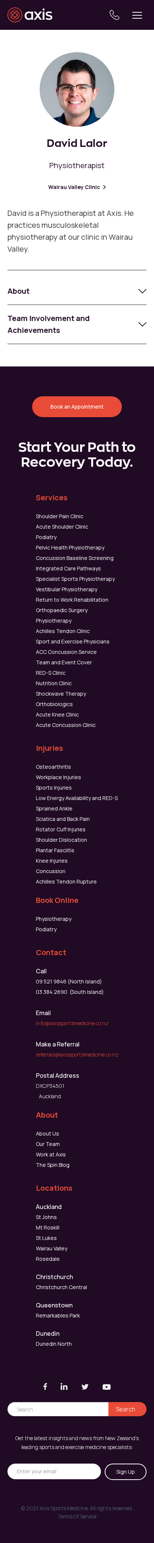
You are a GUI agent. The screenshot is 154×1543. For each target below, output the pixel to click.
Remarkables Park (58, 1315)
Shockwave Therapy (61, 693)
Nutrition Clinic (54, 683)
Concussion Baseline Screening (75, 557)
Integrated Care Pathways (68, 568)
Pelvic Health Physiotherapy (70, 547)
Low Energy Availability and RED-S (77, 798)
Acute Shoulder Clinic (62, 526)
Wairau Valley (51, 1248)
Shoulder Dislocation (61, 839)
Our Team (48, 1143)
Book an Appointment (77, 406)
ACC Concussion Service (66, 651)
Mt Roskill (47, 1227)
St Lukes (46, 1237)
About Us (47, 1133)
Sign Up (125, 1471)
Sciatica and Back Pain (63, 818)
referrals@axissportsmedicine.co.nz (77, 1054)
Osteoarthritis (53, 766)
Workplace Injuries (58, 777)
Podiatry (46, 537)
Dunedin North (54, 1343)
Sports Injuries (54, 787)
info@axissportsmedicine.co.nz (72, 1023)
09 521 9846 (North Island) (69, 981)
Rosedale (48, 1258)
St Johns (46, 1217)
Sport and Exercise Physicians (73, 641)
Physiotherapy (53, 620)
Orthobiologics (54, 704)
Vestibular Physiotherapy (66, 589)
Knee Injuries (52, 860)
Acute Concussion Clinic (66, 724)
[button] (137, 15)
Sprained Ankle (54, 808)
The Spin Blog (53, 1164)
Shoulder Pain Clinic (59, 516)
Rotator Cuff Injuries (61, 829)
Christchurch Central (61, 1287)
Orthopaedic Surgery (61, 610)
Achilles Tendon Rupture (66, 881)
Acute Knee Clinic (57, 714)
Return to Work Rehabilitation (72, 599)
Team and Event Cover (64, 662)
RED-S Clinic (50, 672)
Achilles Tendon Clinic (63, 630)
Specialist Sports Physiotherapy (75, 578)
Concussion (50, 871)
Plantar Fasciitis (55, 850)
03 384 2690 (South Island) (70, 991)
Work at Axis (51, 1154)
